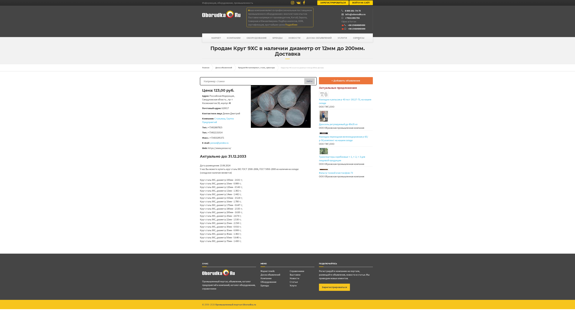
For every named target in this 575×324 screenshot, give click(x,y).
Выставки (295, 274)
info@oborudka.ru (355, 14)
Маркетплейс (268, 271)
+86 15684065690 (356, 25)
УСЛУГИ (342, 38)
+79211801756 (352, 17)
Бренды (265, 285)
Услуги (293, 285)
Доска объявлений (270, 274)
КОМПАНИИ (233, 38)
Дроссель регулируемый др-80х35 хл (338, 124)
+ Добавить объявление (346, 80)
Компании (266, 278)
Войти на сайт (361, 3)
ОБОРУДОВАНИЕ (256, 38)
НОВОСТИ (294, 38)
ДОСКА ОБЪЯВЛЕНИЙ (319, 38)
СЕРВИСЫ (358, 38)
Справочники (297, 271)
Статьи (294, 281)
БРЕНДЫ (278, 38)
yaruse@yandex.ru (219, 142)
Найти (309, 81)
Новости (294, 278)
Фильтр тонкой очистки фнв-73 (336, 172)
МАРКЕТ (216, 38)
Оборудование (268, 281)
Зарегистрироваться (333, 3)
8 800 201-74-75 (353, 10)
